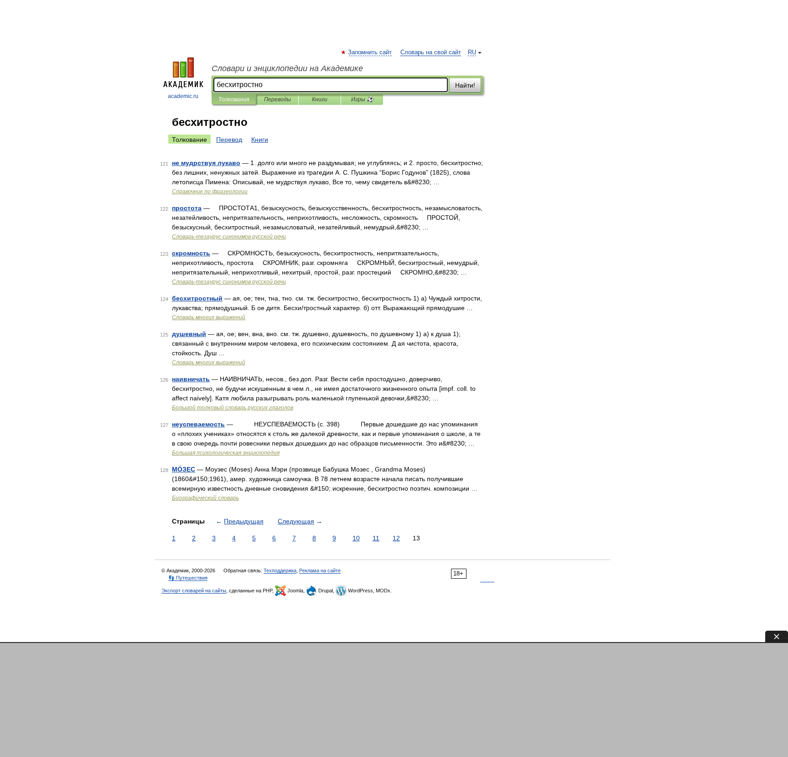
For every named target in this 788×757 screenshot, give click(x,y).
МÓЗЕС (183, 469)
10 (356, 538)
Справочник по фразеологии (210, 191)
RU (472, 52)
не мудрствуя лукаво (206, 162)
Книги (319, 99)
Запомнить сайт (370, 52)
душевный (189, 333)
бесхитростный (197, 298)
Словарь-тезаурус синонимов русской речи (229, 236)
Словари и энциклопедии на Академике (287, 68)
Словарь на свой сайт (430, 52)
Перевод (229, 139)
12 (396, 538)
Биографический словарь (205, 498)
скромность (191, 253)
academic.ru (183, 96)
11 (376, 538)
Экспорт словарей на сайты (193, 590)
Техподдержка (280, 570)
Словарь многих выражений (208, 317)
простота (187, 208)
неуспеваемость (198, 424)
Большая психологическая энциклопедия (226, 453)
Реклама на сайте (320, 570)
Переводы (277, 99)
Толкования (233, 99)
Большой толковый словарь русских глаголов (232, 407)
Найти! (465, 85)
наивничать (191, 379)
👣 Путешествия (187, 578)
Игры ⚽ (362, 99)
